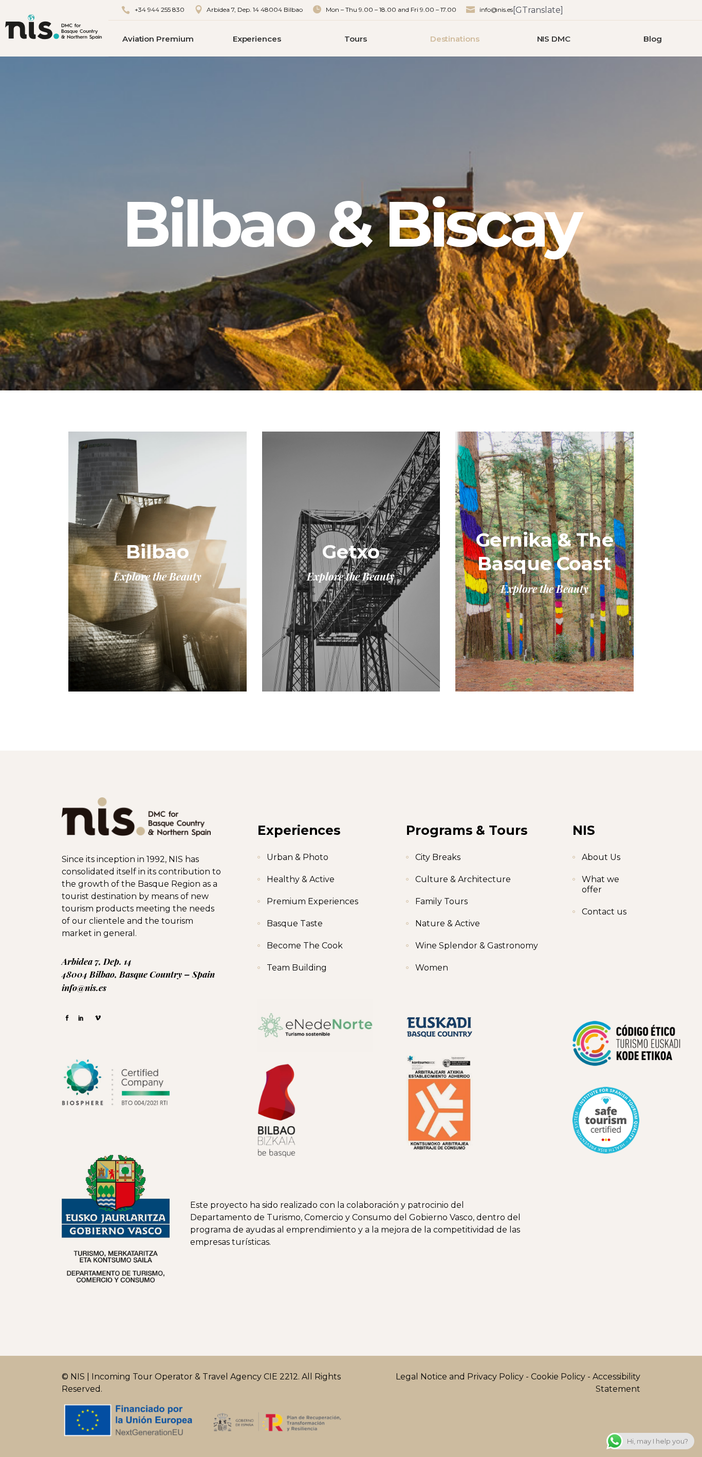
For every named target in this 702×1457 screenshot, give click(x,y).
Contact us (604, 912)
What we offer (600, 884)
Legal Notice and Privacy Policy (460, 1376)
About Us (601, 857)
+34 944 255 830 (159, 9)
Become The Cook (305, 945)
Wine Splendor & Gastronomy (476, 945)
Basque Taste (295, 923)
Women (431, 968)
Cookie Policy (558, 1376)
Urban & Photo (297, 857)
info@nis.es (496, 9)
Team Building (297, 968)
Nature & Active (447, 923)
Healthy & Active (301, 879)
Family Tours (441, 901)
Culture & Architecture (463, 879)
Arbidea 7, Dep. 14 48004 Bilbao (255, 9)
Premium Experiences (312, 901)
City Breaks (437, 857)
